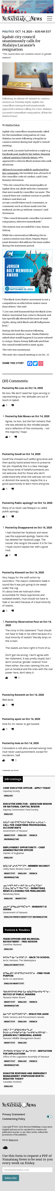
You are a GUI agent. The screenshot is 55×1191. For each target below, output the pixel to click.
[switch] (49, 1116)
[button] (5, 1148)
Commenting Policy (13, 1118)
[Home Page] (22, 19)
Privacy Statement (13, 1114)
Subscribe (11, 1178)
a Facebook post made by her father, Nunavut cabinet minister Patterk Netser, (26, 154)
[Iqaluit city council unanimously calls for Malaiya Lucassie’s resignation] (27, 79)
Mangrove (13, 1140)
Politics (8, 31)
